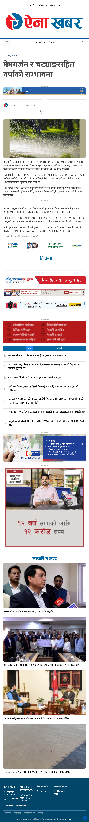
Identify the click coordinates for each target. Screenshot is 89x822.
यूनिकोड (40, 813)
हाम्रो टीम (8, 813)
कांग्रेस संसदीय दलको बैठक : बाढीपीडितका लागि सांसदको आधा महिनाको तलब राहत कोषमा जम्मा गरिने (46, 401)
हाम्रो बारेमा (17, 813)
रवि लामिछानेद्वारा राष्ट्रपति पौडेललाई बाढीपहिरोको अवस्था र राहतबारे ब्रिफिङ (43, 389)
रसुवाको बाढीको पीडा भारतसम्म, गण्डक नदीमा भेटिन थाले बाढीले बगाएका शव (46, 423)
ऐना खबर (12, 105)
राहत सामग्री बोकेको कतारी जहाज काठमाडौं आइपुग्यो (35, 378)
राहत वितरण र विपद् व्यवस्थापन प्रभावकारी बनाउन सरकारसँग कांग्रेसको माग (46, 412)
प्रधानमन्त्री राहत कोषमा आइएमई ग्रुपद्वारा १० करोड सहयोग (37, 356)
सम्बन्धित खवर (44, 558)
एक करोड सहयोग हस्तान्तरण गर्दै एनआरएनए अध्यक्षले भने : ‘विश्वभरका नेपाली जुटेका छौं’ (43, 366)
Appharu (68, 819)
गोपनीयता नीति (29, 813)
